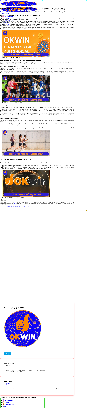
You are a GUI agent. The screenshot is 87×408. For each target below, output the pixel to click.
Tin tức (8, 386)
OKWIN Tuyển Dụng (9, 20)
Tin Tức (6, 406)
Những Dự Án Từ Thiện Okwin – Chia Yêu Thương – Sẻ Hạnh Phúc (15, 206)
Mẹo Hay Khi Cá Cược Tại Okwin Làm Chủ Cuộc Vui (12, 208)
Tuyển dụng (9, 384)
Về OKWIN (6, 402)
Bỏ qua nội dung (4, 0)
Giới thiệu (8, 383)
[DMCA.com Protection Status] (7, 354)
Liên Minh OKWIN (8, 16)
